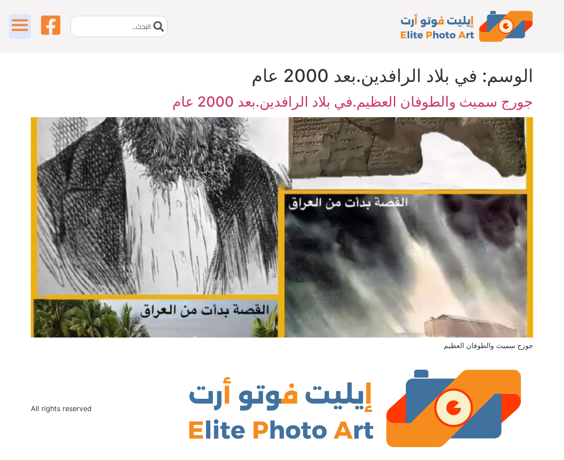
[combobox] (118, 26)
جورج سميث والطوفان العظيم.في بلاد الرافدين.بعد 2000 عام (352, 101)
